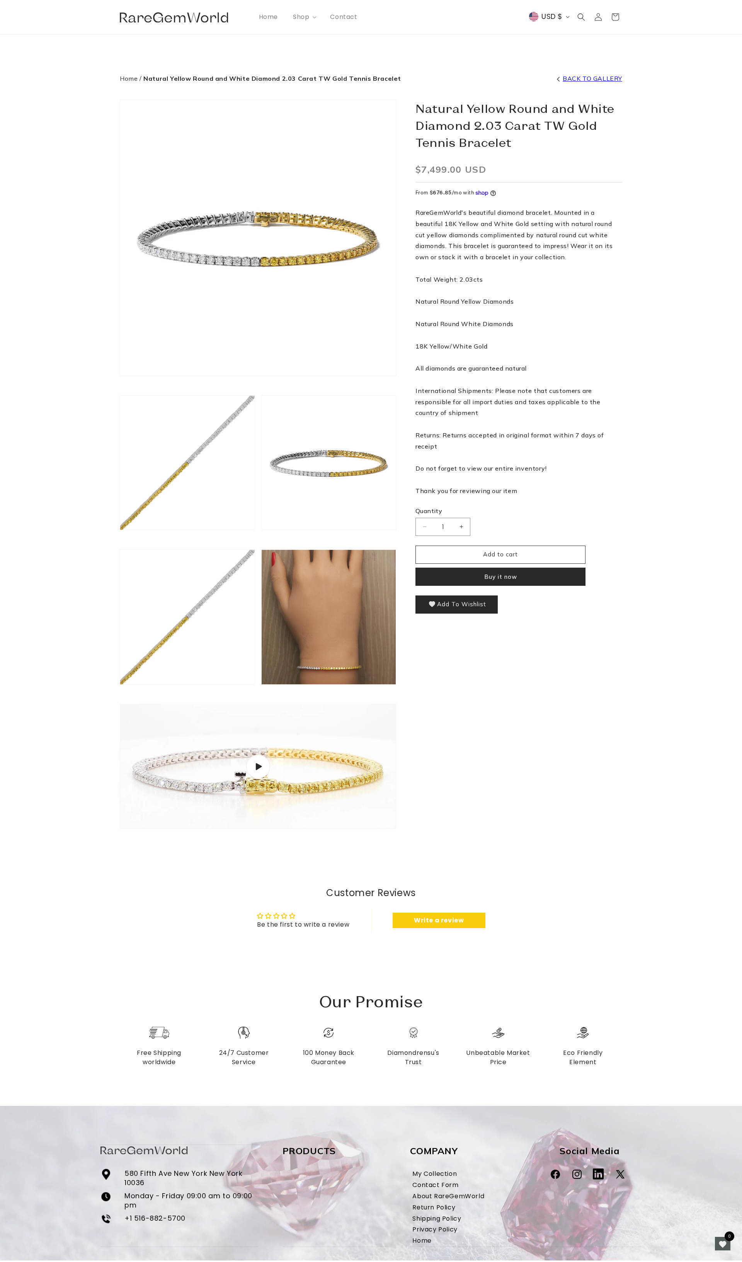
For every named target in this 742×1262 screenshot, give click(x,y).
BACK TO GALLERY (592, 78)
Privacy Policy (434, 1229)
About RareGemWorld (448, 1196)
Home (129, 78)
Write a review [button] (439, 920)
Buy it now (500, 576)
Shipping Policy (436, 1218)
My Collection (434, 1174)
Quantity (428, 511)
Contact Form (435, 1185)
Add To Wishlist (461, 604)
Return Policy (433, 1207)
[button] (304, 17)
